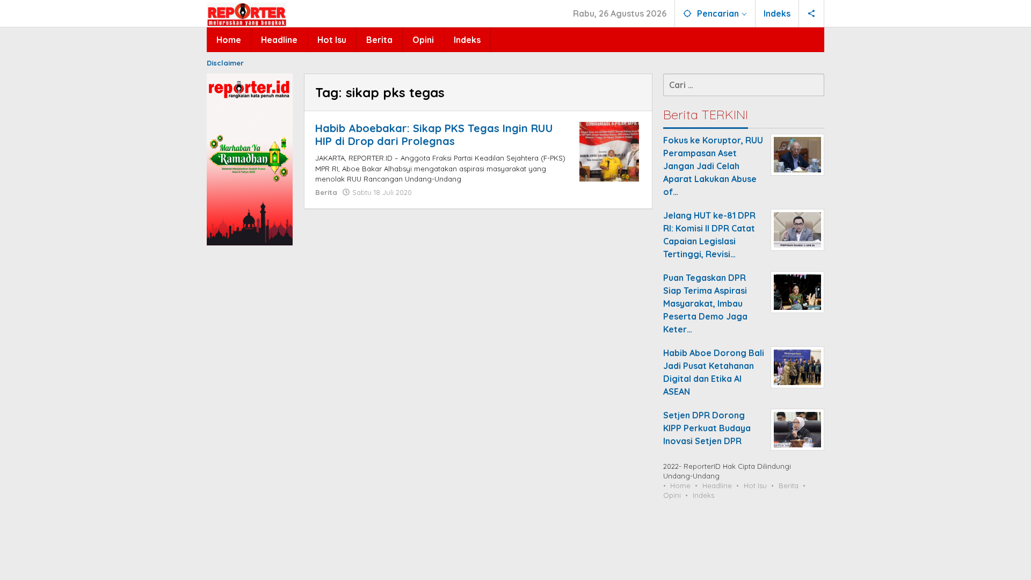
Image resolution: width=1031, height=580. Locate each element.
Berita (326, 192)
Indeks (703, 495)
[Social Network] (811, 13)
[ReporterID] (246, 14)
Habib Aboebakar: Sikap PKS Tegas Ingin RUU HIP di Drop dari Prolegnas (434, 134)
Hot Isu (755, 485)
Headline (717, 485)
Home (680, 485)
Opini (672, 495)
